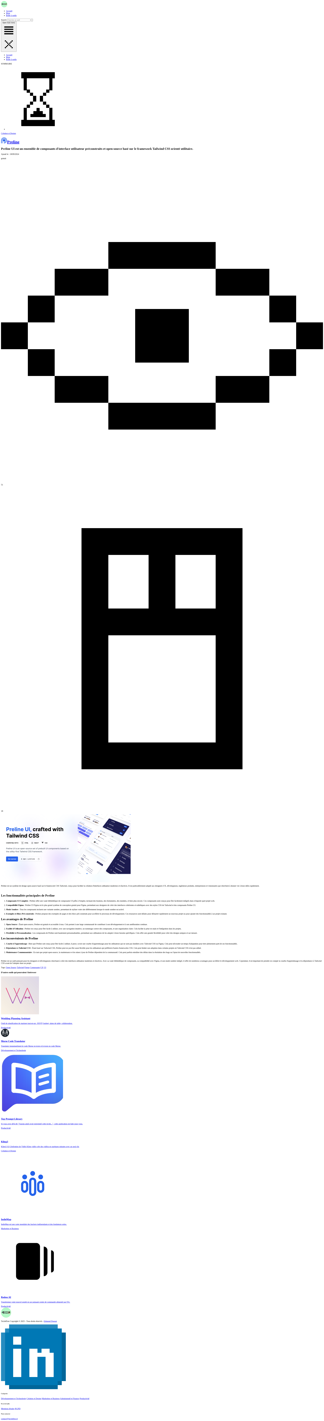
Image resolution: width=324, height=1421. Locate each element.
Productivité (84, 1398)
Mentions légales (7, 1409)
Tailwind (20, 967)
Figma (26, 967)
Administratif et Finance (69, 1398)
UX (41, 967)
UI (45, 967)
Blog (8, 13)
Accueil (9, 11)
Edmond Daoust (50, 1321)
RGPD (18, 1409)
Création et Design (8, 133)
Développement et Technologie (13, 1398)
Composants (35, 967)
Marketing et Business (51, 1398)
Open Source (11, 967)
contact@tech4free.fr (9, 1419)
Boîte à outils (11, 15)
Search (3, 20)
